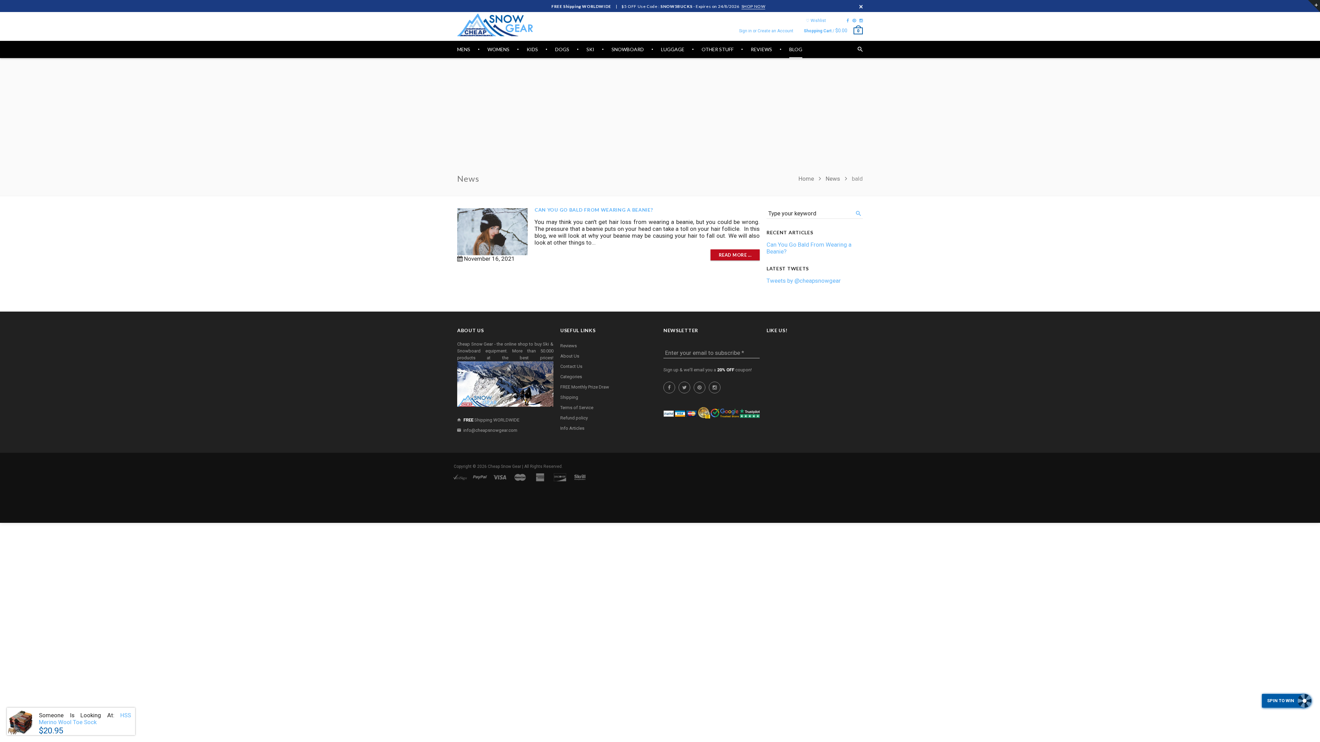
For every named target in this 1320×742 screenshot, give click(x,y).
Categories (571, 376)
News (833, 178)
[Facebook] (848, 20)
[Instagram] (861, 20)
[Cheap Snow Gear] (495, 24)
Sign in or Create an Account (766, 31)
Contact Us (571, 366)
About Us (569, 356)
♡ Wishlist (816, 20)
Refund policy (574, 417)
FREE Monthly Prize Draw (584, 387)
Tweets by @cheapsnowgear (804, 280)
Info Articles (572, 428)
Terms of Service (576, 407)
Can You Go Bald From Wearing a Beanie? (594, 210)
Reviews (568, 345)
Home (807, 178)
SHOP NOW (753, 6)
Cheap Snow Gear (504, 466)
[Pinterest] (854, 20)
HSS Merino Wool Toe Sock (85, 719)
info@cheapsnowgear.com (490, 430)
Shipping (569, 397)
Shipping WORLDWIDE (491, 420)
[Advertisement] (660, 120)
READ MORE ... (735, 255)
